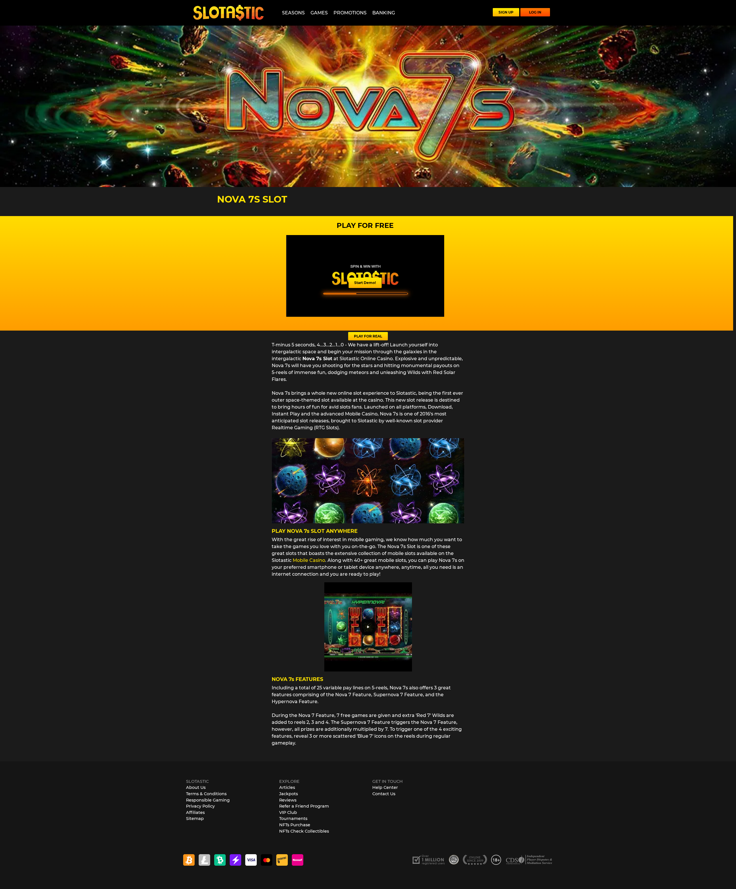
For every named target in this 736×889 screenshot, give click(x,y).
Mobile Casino (309, 560)
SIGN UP (506, 12)
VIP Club (288, 812)
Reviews (287, 800)
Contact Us (383, 793)
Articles (287, 787)
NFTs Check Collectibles (304, 831)
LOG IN (535, 12)
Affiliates (195, 812)
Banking (383, 13)
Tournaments (293, 818)
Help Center (385, 787)
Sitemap (195, 818)
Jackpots (288, 793)
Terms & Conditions (206, 793)
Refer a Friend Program (304, 806)
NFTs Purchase (294, 824)
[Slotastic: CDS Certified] (529, 859)
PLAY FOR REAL (368, 336)
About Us (196, 787)
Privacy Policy (200, 806)
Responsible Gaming (208, 800)
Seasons (293, 13)
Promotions (350, 13)
